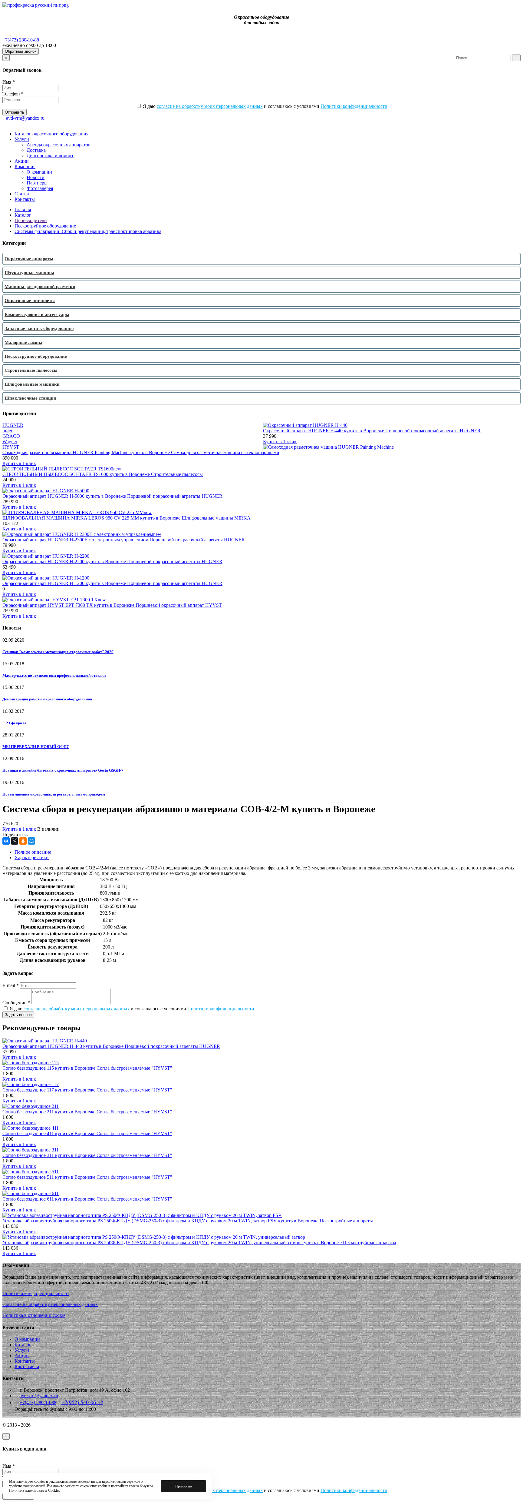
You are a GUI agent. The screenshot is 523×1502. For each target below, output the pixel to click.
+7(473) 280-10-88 (20, 39)
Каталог (23, 215)
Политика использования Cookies (34, 1490)
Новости (35, 177)
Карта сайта (27, 1366)
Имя (8, 82)
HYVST (10, 447)
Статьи (22, 193)
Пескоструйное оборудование (45, 225)
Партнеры (37, 182)
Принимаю (183, 1486)
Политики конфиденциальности (354, 106)
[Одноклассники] (23, 841)
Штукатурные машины (29, 272)
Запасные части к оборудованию (39, 328)
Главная (23, 209)
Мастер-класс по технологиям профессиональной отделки (54, 675)
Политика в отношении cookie (33, 1315)
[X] (14, 841)
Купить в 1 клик (280, 441)
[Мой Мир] (31, 841)
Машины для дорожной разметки (40, 286)
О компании (39, 171)
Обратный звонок (20, 51)
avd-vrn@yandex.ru (25, 118)
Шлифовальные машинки (32, 384)
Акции (22, 161)
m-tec (7, 430)
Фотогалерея (40, 188)
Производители (31, 220)
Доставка (36, 150)
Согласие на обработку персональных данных (50, 1304)
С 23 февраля (14, 723)
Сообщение (16, 1002)
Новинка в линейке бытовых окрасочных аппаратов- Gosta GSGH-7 (62, 770)
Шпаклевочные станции (30, 398)
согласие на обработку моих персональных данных (210, 106)
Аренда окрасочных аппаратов (58, 144)
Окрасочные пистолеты (30, 300)
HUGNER (12, 425)
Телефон (13, 93)
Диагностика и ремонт (50, 155)
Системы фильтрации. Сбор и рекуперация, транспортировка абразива (88, 231)
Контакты (25, 199)
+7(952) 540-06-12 (82, 1402)
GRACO (11, 436)
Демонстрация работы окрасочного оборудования (47, 699)
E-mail (10, 985)
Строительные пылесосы (31, 370)
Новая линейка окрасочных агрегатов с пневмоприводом (53, 794)
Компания (25, 166)
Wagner (9, 441)
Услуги (22, 139)
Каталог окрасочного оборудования (51, 133)
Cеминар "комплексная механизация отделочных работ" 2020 (57, 652)
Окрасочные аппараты (29, 258)
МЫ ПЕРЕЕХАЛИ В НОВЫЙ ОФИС (35, 746)
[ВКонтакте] (6, 841)
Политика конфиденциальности (35, 1293)
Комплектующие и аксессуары (37, 314)
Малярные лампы (23, 342)
